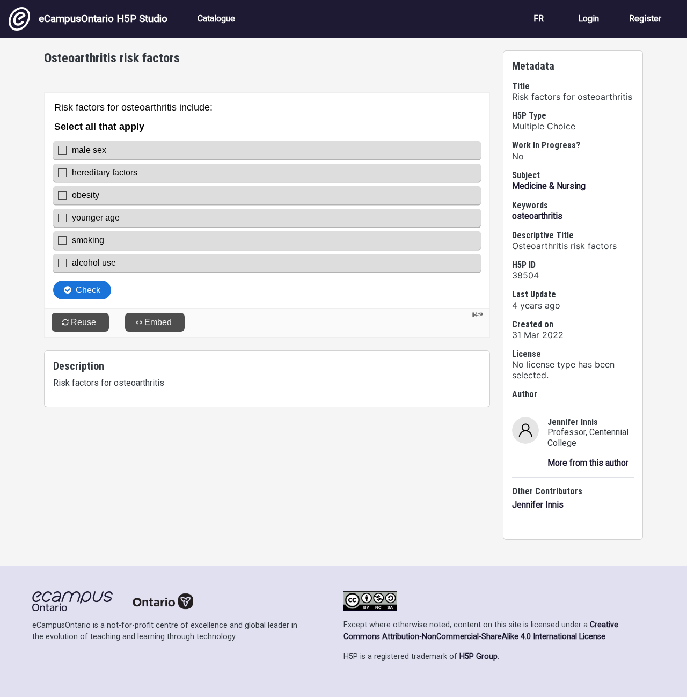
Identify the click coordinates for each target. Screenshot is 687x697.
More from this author (587, 463)
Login (588, 18)
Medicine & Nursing (549, 186)
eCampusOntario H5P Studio (103, 18)
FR (538, 18)
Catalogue (216, 18)
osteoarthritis (537, 216)
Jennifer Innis (538, 505)
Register (645, 18)
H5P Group (478, 656)
